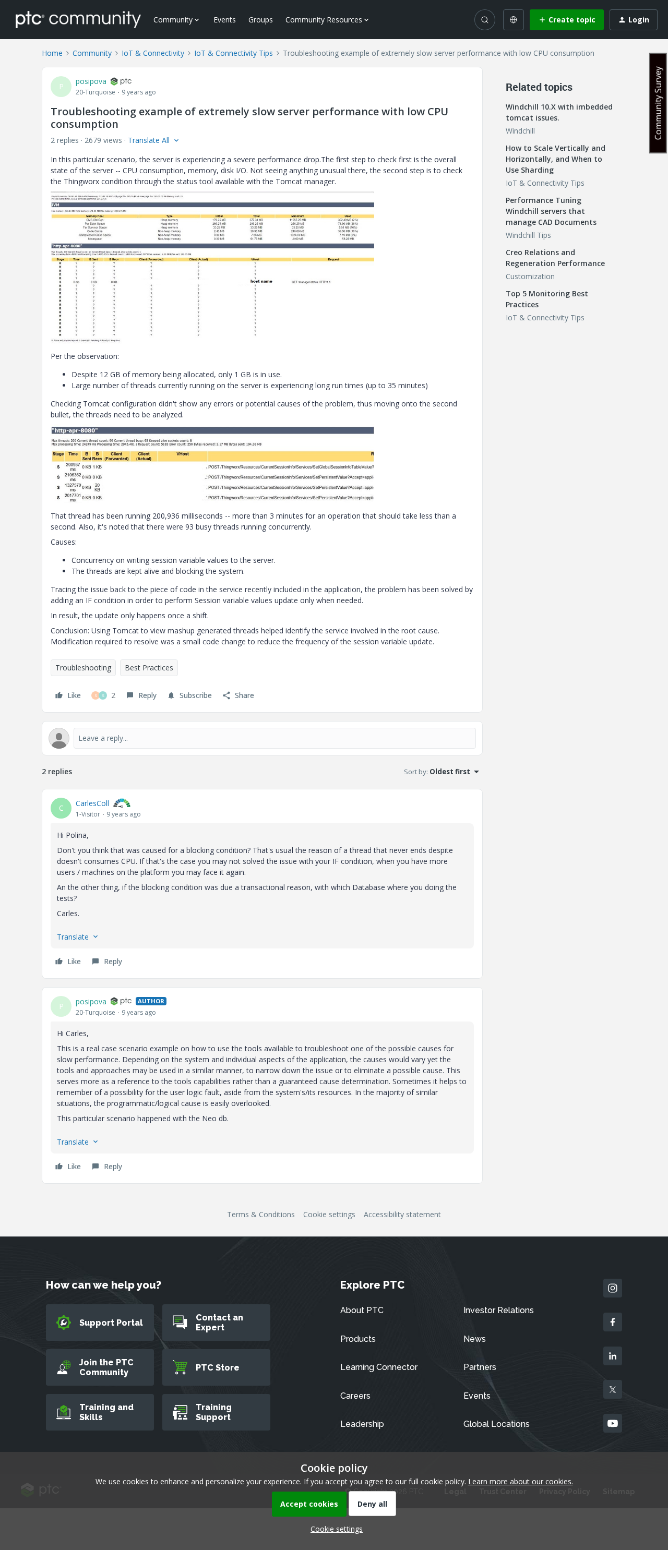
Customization (530, 276)
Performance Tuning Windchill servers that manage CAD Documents (551, 211)
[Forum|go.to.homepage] (78, 19)
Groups (260, 20)
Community (92, 53)
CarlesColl (92, 803)
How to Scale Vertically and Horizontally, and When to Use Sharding (555, 159)
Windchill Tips (528, 235)
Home (52, 53)
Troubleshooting (83, 667)
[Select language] (513, 19)
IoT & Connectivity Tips (233, 53)
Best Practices (149, 667)
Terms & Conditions (261, 1214)
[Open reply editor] (262, 738)
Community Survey (658, 103)
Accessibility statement (402, 1214)
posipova (91, 81)
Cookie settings (329, 1214)
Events (224, 20)
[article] (262, 884)
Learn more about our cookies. (520, 1481)
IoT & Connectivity (153, 53)
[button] (567, 19)
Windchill (520, 131)
